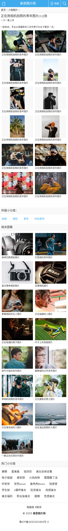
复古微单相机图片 (10, 286)
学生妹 (6, 490)
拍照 (4, 218)
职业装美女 (23, 496)
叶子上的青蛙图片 (44, 342)
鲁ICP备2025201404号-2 (34, 521)
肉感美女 (51, 490)
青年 (26, 218)
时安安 (6, 483)
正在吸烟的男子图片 (12, 342)
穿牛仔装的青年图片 (12, 371)
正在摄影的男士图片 (45, 399)
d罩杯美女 (20, 490)
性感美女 (49, 496)
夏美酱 (15, 471)
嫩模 (4, 471)
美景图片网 (28, 3)
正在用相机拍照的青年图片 (15, 54)
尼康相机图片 (41, 286)
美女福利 (7, 496)
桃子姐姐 (7, 477)
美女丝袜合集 (44, 471)
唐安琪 (21, 477)
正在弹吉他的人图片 (12, 427)
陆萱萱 (53, 483)
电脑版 (30, 507)
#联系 (38, 507)
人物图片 (13, 9)
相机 (15, 218)
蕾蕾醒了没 (51, 477)
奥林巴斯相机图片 (10, 257)
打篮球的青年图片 (44, 257)
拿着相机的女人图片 (12, 314)
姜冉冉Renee (37, 483)
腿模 (37, 496)
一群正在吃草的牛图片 (13, 456)
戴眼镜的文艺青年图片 (46, 371)
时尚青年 (39, 218)
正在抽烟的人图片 (44, 314)
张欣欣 (28, 471)
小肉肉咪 (34, 477)
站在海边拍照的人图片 (46, 427)
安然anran (20, 483)
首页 (3, 9)
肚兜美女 (36, 490)
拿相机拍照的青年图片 (13, 399)
